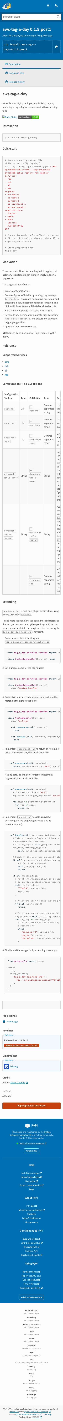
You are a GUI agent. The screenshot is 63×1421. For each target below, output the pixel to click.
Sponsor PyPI (31, 1250)
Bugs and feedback (31, 1238)
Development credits (30, 1255)
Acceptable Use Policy (30, 1287)
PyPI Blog (30, 1205)
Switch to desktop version (31, 1297)
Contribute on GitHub (30, 1242)
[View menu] (48, 5)
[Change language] (56, 5)
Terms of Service (30, 1271)
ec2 (7, 366)
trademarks (14, 1411)
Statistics (31, 1214)
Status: (31, 1143)
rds (6, 374)
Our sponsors (31, 1222)
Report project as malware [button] (31, 1105)
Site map (47, 1414)
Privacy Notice (30, 1283)
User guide (30, 1181)
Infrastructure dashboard (30, 1210)
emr (7, 362)
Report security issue (31, 1275)
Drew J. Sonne (17, 1082)
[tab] (31, 64)
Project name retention (30, 1185)
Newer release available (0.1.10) (22, 1045)
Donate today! (31, 1151)
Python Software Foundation (30, 1133)
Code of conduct (30, 1279)
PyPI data (9, 1035)
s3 (6, 370)
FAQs (31, 1189)
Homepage (12, 1021)
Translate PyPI (30, 1246)
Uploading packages (30, 1177)
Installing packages (30, 1173)
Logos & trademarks (31, 1218)
